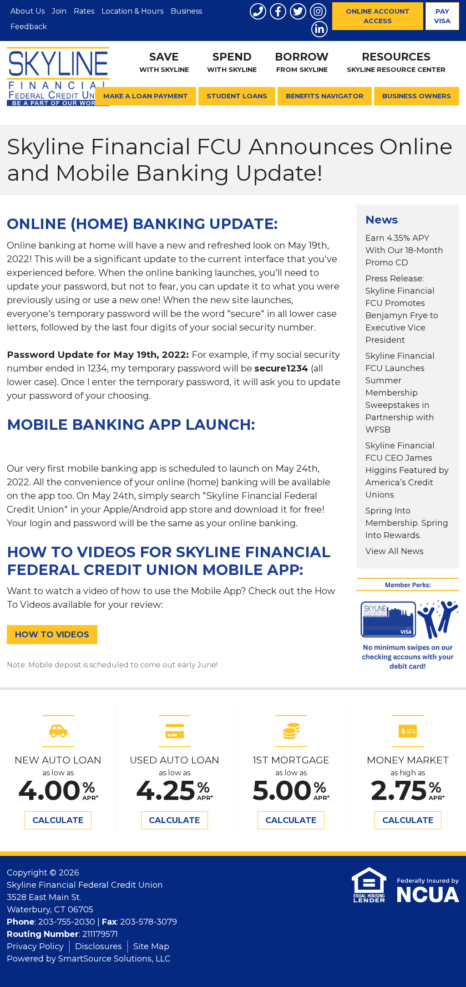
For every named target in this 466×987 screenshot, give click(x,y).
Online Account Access (378, 16)
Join (59, 11)
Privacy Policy (35, 946)
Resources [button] (396, 62)
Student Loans (237, 96)
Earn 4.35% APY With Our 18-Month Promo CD (404, 250)
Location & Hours (132, 11)
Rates (84, 11)
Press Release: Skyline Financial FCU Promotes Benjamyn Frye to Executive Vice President (401, 309)
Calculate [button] (58, 820)
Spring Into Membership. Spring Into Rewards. (406, 523)
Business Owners (416, 96)
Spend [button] (232, 62)
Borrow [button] (302, 62)
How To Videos (52, 635)
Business (186, 11)
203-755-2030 (66, 922)
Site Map (151, 946)
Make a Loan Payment (145, 96)
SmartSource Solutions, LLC (114, 959)
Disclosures (98, 946)
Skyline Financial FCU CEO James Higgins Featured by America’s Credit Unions (407, 470)
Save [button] (164, 62)
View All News (394, 551)
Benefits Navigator (325, 96)
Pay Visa (442, 16)
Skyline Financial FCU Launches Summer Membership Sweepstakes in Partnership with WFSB (400, 393)
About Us (27, 11)
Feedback (28, 26)
